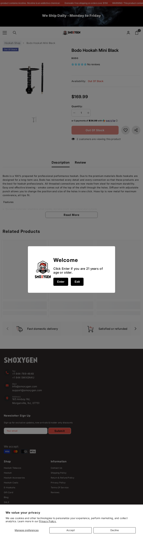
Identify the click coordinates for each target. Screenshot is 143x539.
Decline (114, 530)
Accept (70, 530)
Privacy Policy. (47, 521)
